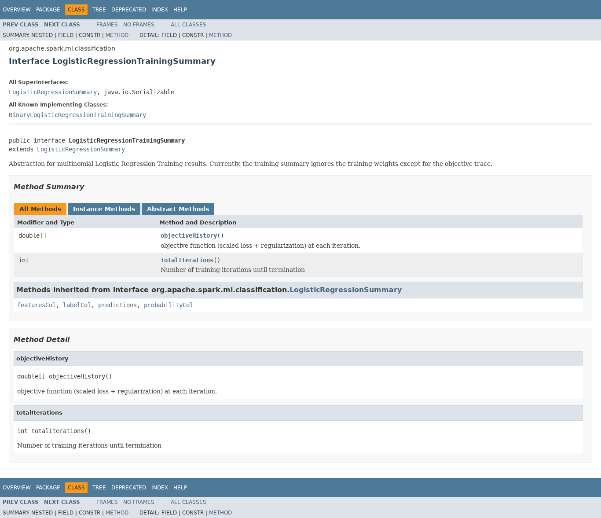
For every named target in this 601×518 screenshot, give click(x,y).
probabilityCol (168, 305)
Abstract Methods (178, 209)
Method (117, 35)
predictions (117, 305)
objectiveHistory (189, 235)
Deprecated (128, 10)
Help (180, 10)
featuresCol (36, 305)
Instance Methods (104, 209)
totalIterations (187, 260)
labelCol (77, 305)
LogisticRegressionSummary (53, 92)
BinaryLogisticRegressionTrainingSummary (77, 114)
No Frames (138, 25)
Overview (17, 10)
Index (159, 10)
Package (48, 10)
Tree (99, 10)
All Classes (188, 25)
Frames (107, 25)
